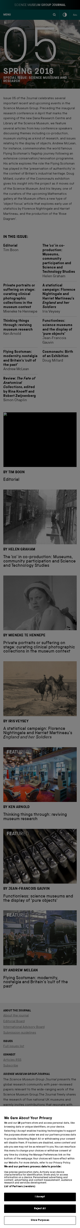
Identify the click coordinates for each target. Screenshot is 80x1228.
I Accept (40, 1197)
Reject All (40, 1208)
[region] (40, 1167)
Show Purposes (40, 1220)
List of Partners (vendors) (19, 1186)
